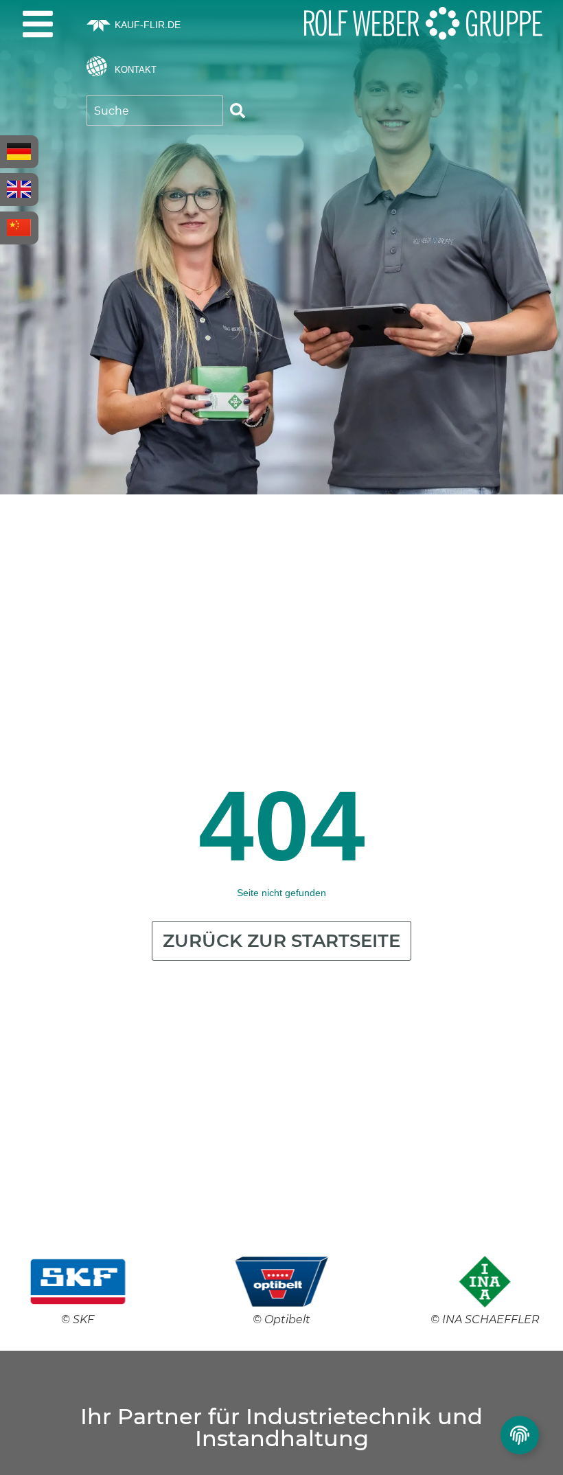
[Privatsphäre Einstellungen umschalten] (520, 1435)
